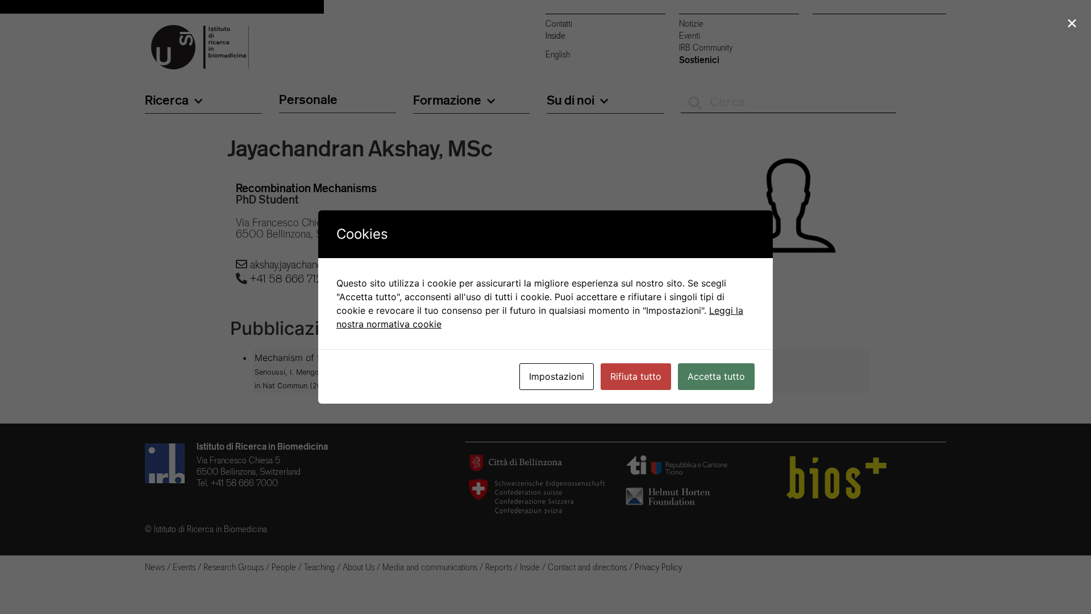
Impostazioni (556, 376)
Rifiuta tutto (635, 376)
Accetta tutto (716, 376)
